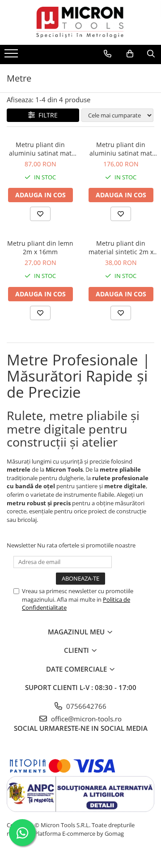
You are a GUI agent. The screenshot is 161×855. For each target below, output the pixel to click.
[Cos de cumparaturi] (130, 54)
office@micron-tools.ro (85, 718)
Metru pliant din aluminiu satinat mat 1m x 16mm (40, 148)
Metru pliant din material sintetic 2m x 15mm (121, 247)
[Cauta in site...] (151, 54)
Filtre (46, 115)
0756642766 (85, 706)
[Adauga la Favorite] (40, 214)
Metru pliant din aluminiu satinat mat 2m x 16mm (120, 148)
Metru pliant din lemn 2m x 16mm (40, 247)
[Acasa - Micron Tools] (80, 22)
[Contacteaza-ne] (107, 54)
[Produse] (12, 56)
